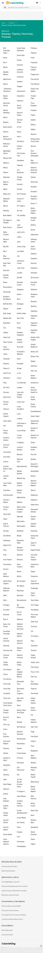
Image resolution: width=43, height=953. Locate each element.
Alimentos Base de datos (12, 862)
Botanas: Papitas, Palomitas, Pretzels (14, 25)
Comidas (11, 23)
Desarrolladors (7, 926)
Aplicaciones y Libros (10, 877)
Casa (3, 23)
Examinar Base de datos (9, 866)
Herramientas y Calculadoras (13, 901)
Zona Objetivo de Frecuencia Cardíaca (14, 915)
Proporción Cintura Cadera (10, 910)
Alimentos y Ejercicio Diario (10, 895)
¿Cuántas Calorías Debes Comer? (12, 919)
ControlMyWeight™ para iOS (11, 882)
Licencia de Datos (7, 934)
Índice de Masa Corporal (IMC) (11, 906)
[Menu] (2, 2)
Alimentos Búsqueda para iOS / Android (14, 886)
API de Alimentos (7, 930)
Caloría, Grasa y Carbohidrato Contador (14, 890)
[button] (38, 2)
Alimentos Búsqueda (8, 871)
